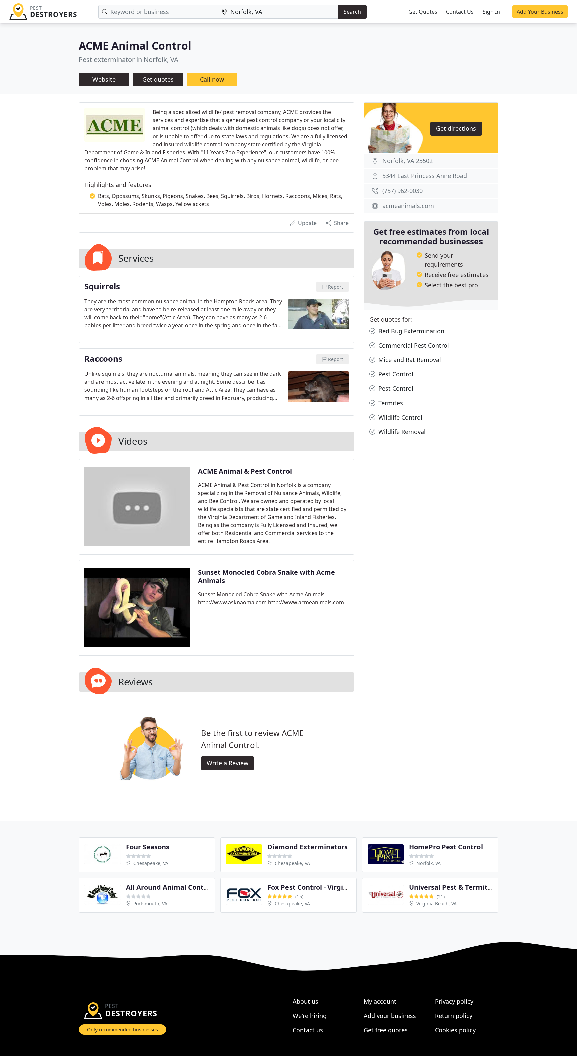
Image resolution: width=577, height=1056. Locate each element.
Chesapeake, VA (150, 863)
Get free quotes (386, 1030)
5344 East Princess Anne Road (424, 176)
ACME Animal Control (135, 45)
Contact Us (460, 11)
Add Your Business (540, 11)
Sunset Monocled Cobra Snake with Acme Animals (266, 576)
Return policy (453, 1016)
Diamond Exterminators (307, 846)
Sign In (491, 11)
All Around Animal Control (169, 887)
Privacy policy (454, 1001)
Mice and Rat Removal (409, 360)
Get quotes (158, 79)
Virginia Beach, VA (436, 903)
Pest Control (395, 374)
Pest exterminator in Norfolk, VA (128, 59)
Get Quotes (422, 11)
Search (352, 11)
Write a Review (227, 763)
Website (104, 79)
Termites (390, 403)
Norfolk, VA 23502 (407, 161)
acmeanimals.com (408, 206)
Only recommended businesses (122, 1029)
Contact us (308, 1030)
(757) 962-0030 (402, 191)
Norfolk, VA (428, 863)
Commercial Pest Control (413, 345)
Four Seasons (147, 846)
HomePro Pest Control (446, 846)
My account (380, 1001)
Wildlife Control (399, 417)
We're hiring (310, 1016)
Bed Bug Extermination (410, 331)
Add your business (390, 1016)
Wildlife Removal (401, 432)
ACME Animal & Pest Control (245, 471)
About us (305, 1001)
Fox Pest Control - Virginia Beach (321, 887)
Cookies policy (455, 1030)
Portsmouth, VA (150, 903)
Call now (212, 79)
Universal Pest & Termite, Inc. (458, 887)
